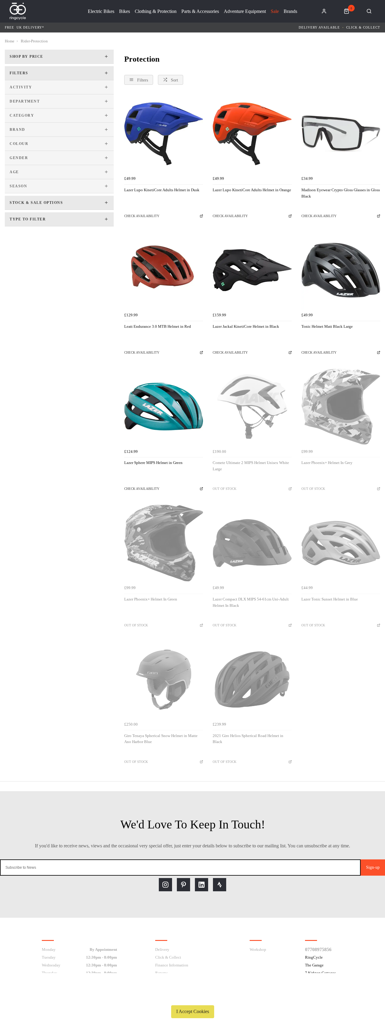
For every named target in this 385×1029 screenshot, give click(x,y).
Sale (275, 11)
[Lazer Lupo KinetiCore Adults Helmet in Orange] (252, 133)
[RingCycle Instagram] (165, 884)
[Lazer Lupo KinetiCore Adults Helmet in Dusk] (163, 133)
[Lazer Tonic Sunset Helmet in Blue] (340, 543)
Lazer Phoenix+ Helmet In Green (150, 599)
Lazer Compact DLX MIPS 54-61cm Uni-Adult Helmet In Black (251, 602)
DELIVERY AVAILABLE (319, 27)
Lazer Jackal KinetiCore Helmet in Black (246, 326)
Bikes (124, 11)
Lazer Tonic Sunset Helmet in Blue (329, 599)
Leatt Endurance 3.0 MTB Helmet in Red (157, 326)
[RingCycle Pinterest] (183, 884)
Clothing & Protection (156, 11)
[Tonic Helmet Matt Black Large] (340, 270)
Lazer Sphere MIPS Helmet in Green (153, 462)
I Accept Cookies (192, 1011)
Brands (290, 11)
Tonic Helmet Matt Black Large (327, 326)
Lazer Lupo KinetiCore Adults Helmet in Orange (252, 190)
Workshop (258, 949)
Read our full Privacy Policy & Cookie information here (192, 997)
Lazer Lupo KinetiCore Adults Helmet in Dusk (161, 190)
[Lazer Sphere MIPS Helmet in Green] (163, 406)
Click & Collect (363, 27)
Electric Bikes (101, 11)
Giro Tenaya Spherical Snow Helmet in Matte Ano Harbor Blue (161, 738)
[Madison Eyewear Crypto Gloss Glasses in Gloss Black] (340, 133)
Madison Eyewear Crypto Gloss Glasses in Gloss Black (340, 193)
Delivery (162, 949)
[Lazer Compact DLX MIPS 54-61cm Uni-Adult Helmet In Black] (252, 543)
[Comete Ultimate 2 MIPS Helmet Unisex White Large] (252, 406)
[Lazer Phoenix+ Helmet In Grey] (340, 406)
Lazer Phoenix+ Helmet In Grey (327, 462)
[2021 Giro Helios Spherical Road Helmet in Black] (252, 679)
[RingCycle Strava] (219, 884)
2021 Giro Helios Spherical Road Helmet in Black (248, 738)
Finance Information (171, 965)
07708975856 (318, 949)
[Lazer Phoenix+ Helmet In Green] (163, 543)
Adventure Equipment (245, 11)
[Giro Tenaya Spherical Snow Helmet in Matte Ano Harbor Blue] (163, 679)
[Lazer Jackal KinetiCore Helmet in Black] (252, 270)
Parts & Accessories (200, 11)
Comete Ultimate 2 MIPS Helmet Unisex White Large (251, 465)
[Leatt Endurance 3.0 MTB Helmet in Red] (163, 270)
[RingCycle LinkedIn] (201, 884)
